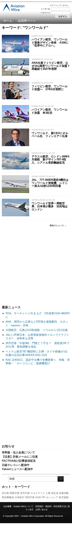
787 (43, 497)
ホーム (7, 20)
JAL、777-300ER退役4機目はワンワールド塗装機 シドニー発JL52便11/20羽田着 (50, 182)
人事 (48, 493)
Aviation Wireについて (23, 506)
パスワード (45, 13)
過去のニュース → (58, 225)
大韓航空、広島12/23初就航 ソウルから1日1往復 (37, 330)
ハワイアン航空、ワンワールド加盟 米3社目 (50, 111)
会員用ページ (27, 20)
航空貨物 (63, 497)
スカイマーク (37, 493)
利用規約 (39, 506)
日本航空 (19, 497)
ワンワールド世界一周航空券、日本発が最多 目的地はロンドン (50, 206)
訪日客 (5, 493)
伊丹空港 (25, 493)
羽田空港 (30, 497)
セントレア (52, 497)
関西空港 (14, 493)
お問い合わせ (41, 509)
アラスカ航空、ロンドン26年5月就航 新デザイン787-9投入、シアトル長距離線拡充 (50, 159)
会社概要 (7, 506)
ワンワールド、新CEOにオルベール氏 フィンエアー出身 (50, 134)
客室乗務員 (8, 497)
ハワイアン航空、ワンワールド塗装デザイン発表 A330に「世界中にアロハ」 (50, 42)
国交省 (54, 493)
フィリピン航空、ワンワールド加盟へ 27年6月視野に (50, 88)
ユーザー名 (45, 9)
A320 (38, 497)
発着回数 (64, 493)
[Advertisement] (36, 266)
